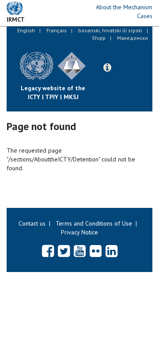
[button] (107, 68)
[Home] (92, 59)
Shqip (99, 37)
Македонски (132, 37)
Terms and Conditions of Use (94, 223)
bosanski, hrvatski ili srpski (110, 30)
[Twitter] (64, 251)
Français (56, 30)
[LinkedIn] (111, 251)
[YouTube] (80, 251)
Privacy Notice (79, 232)
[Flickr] (96, 251)
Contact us (32, 223)
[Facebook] (48, 251)
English (26, 30)
